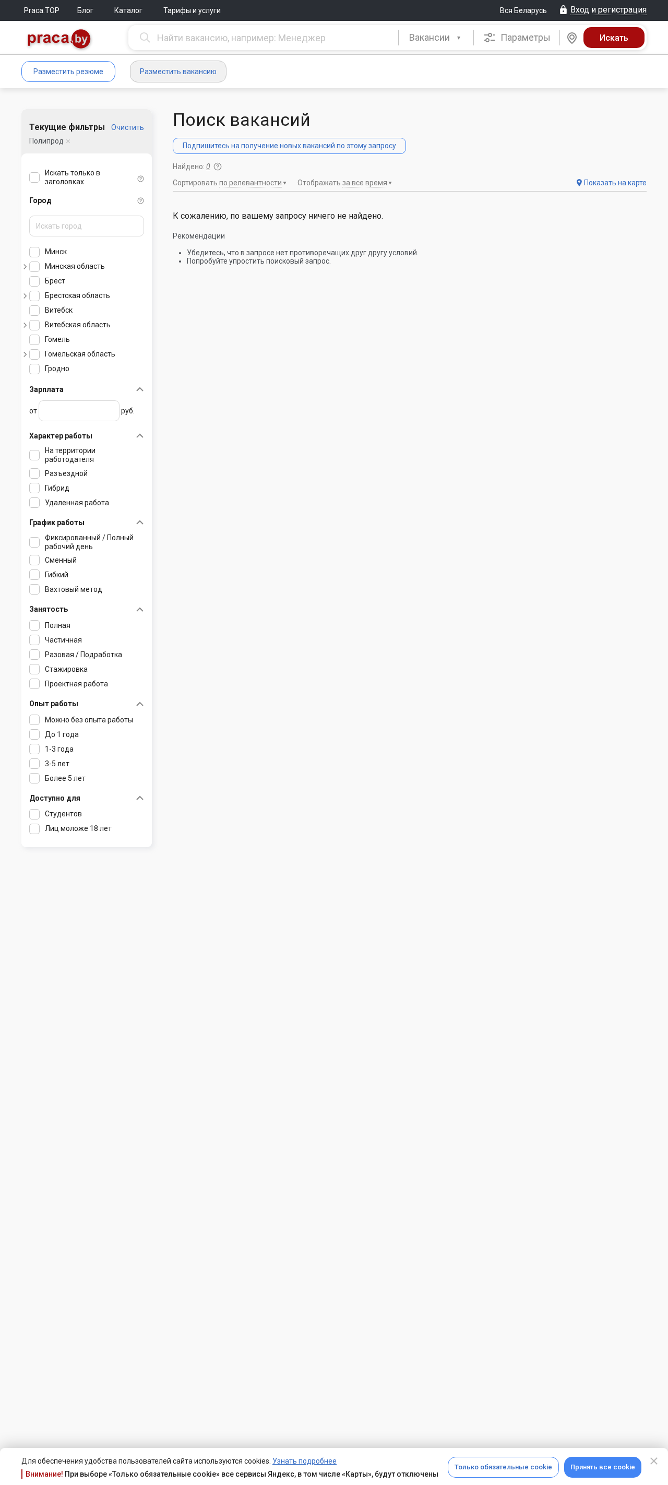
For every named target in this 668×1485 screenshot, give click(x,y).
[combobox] (436, 37)
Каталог (128, 10)
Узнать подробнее (304, 1461)
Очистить (127, 127)
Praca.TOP (41, 10)
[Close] (654, 1461)
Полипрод (46, 141)
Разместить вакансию (178, 71)
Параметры (524, 37)
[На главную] (59, 40)
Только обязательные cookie (503, 1467)
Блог (85, 10)
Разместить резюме (68, 71)
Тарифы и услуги (192, 10)
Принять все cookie (602, 1467)
